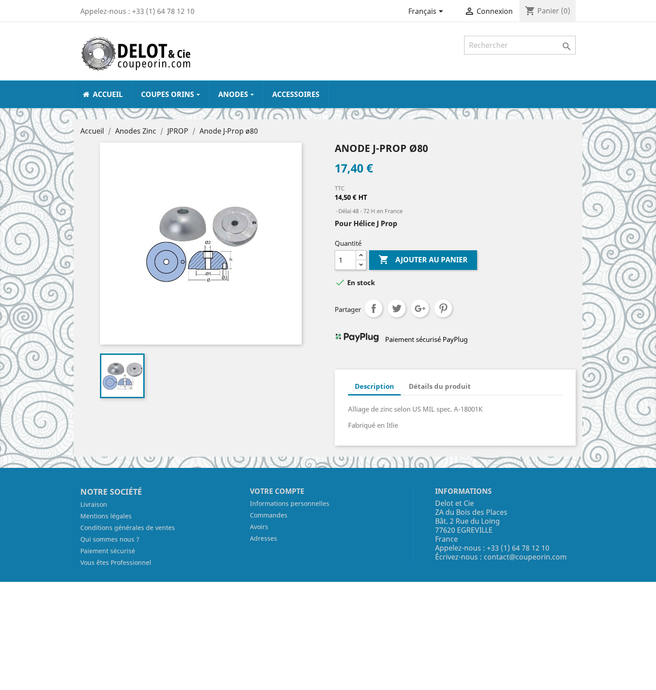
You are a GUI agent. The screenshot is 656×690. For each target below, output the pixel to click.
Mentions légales (106, 516)
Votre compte (277, 491)
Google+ (420, 308)
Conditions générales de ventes (127, 527)
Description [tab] (374, 386)
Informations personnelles (289, 503)
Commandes (268, 515)
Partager (373, 308)
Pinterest (443, 308)
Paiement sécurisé (107, 551)
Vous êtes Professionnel (115, 562)
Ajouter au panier (423, 259)
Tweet (397, 308)
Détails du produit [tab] (440, 386)
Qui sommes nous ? (109, 539)
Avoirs (259, 526)
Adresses (263, 538)
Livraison (93, 504)
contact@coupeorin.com (525, 557)
